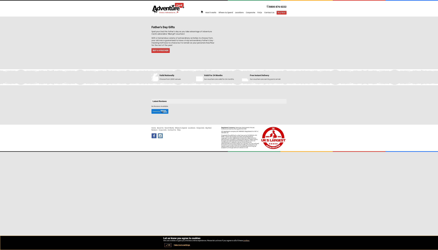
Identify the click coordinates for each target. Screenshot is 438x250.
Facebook (154, 135)
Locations (239, 12)
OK (168, 245)
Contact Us (269, 12)
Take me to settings (182, 245)
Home (153, 128)
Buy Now (208, 128)
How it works (210, 12)
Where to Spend (226, 12)
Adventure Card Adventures (219, 8)
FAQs (259, 12)
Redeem (154, 130)
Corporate (250, 12)
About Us (160, 128)
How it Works (169, 128)
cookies (246, 240)
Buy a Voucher (160, 50)
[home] (202, 12)
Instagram (160, 135)
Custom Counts (163, 111)
